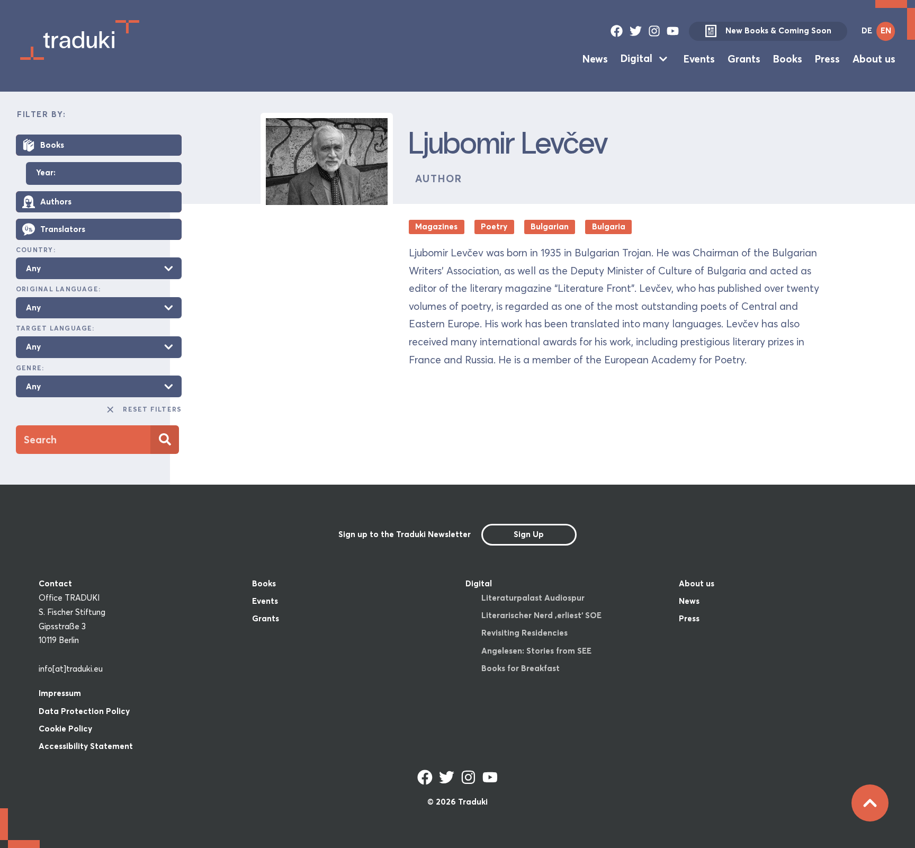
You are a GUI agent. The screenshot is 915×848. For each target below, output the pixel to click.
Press (827, 58)
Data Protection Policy (84, 711)
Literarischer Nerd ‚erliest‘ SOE (541, 615)
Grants (744, 58)
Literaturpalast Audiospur (533, 598)
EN (886, 30)
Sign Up (529, 534)
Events (699, 58)
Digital (636, 58)
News (595, 58)
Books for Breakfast (520, 668)
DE (867, 30)
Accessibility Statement (86, 746)
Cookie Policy (65, 729)
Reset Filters (152, 409)
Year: (46, 172)
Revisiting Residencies (524, 633)
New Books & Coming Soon (778, 30)
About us (874, 58)
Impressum (60, 693)
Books (787, 58)
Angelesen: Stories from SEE (536, 651)
